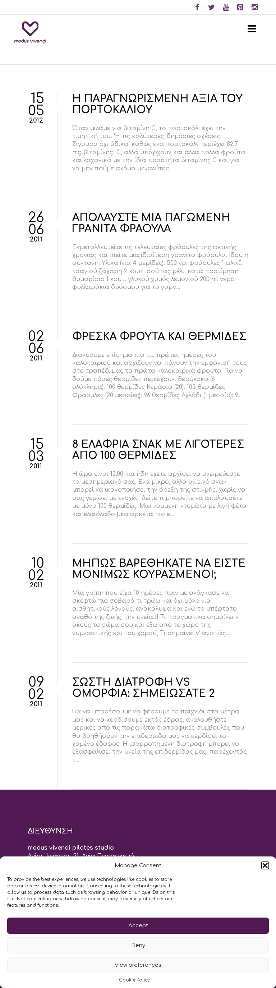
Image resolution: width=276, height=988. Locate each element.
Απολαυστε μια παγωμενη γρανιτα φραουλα (151, 223)
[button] (265, 865)
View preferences (138, 965)
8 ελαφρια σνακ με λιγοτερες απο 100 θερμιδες (158, 450)
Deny (138, 945)
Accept (138, 926)
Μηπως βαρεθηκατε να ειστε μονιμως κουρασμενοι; (158, 569)
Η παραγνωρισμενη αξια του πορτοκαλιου (157, 104)
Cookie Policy (134, 980)
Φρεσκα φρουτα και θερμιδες (159, 337)
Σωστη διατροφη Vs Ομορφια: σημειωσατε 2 (143, 688)
